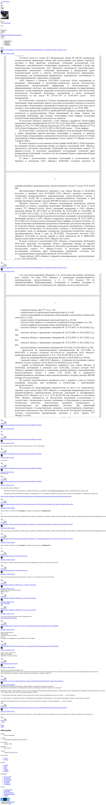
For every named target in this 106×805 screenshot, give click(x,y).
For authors (7, 778)
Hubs (5, 768)
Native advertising (8, 792)
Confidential (7, 784)
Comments (18, 35)
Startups (6, 795)
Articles (6, 35)
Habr (9, 803)
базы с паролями (5, 603)
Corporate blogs (8, 789)
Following (7, 44)
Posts (9, 35)
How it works (7, 776)
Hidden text (5, 473)
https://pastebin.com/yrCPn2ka (9, 618)
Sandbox (6, 771)
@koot (8, 23)
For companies (8, 779)
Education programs (9, 794)
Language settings (5, 802)
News (12, 35)
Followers (7, 43)
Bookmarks (8, 41)
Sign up (6, 759)
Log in (5, 758)
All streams (6, 1)
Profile (2, 35)
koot (2, 53)
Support (13, 802)
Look (2, 266)
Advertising (7, 791)
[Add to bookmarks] (5, 265)
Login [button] (2, 10)
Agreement (7, 782)
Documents (7, 781)
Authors (6, 769)
